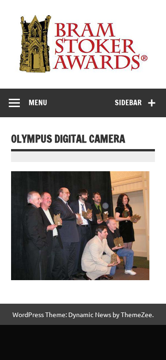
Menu (38, 102)
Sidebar (128, 102)
